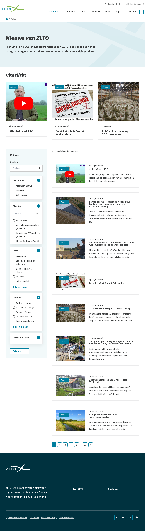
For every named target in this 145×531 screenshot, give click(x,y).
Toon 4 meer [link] (21, 327)
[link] (90, 444)
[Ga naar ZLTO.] (7, 19)
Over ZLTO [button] (77, 489)
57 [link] (85, 445)
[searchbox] (26, 213)
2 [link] (59, 445)
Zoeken (14, 162)
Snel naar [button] (113, 489)
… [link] (81, 445)
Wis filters (18, 351)
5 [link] (76, 445)
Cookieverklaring (66, 517)
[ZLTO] (13, 8)
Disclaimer (34, 517)
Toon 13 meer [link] (21, 287)
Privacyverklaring (49, 517)
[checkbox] (26, 186)
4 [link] (71, 445)
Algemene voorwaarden (16, 517)
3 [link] (65, 445)
